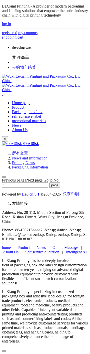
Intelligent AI (76, 252)
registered (9, 33)
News (41, 247)
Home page (21, 103)
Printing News (23, 162)
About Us (10, 252)
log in (6, 24)
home (6, 247)
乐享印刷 (71, 194)
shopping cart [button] (12, 37)
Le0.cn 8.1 (31, 194)
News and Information (30, 158)
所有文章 (20, 153)
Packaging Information (30, 167)
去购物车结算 (24, 67)
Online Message (65, 247)
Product (24, 247)
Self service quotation (42, 252)
